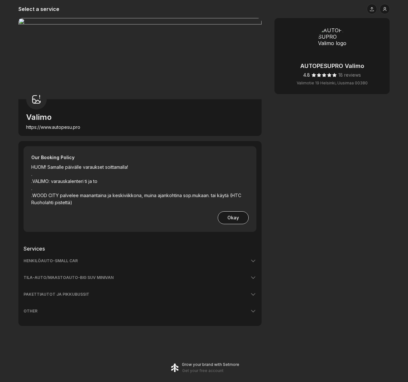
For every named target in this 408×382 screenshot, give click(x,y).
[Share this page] (372, 9)
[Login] (385, 9)
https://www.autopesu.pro (53, 127)
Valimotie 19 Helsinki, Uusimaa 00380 (332, 83)
